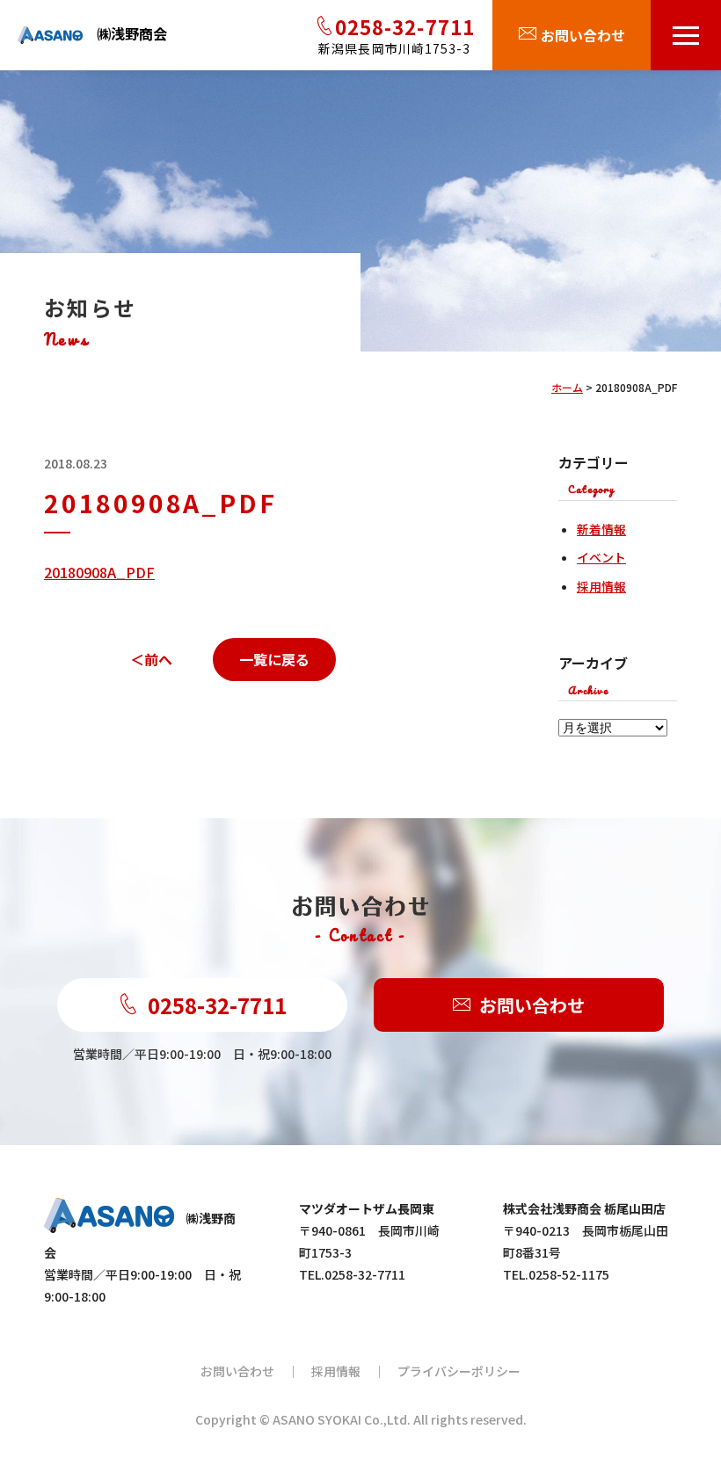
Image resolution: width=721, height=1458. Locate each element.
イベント (601, 557)
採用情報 (601, 586)
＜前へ (151, 659)
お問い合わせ (532, 1005)
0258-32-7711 (217, 1005)
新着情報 (601, 529)
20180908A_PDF (99, 572)
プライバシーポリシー (459, 1371)
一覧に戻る (274, 659)
